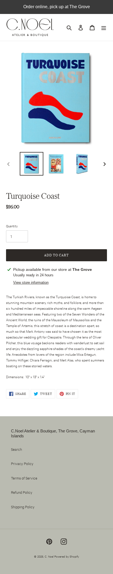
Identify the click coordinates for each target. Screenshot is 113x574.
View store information (31, 282)
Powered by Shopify (66, 556)
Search (16, 449)
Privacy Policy (22, 463)
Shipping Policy (23, 506)
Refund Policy (21, 492)
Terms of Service (24, 477)
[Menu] (103, 27)
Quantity (12, 226)
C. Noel (49, 556)
